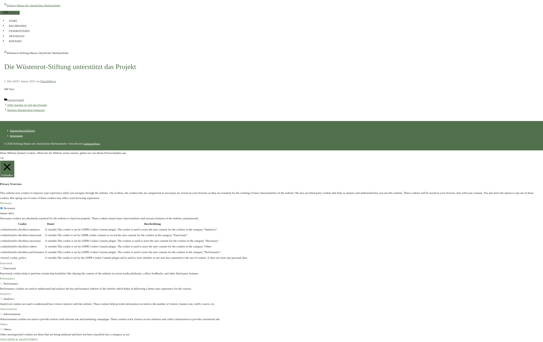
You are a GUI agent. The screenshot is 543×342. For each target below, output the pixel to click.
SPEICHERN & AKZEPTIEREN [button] (18, 339)
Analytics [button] (5, 293)
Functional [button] (6, 263)
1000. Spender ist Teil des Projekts (27, 104)
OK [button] (2, 158)
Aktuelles (16, 36)
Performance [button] (7, 278)
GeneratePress (91, 143)
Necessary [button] (6, 203)
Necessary (9, 208)
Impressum (16, 135)
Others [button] (4, 324)
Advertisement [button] (8, 309)
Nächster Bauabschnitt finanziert (26, 110)
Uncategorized (15, 99)
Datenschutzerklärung (22, 130)
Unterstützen (19, 31)
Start (13, 20)
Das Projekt (18, 25)
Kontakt (15, 41)
